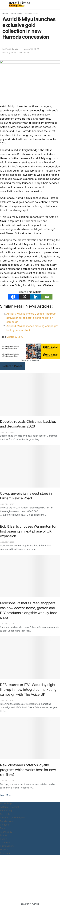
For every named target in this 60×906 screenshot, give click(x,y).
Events (3, 835)
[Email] (46, 297)
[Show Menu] (3, 4)
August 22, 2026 (7, 432)
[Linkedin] (35, 297)
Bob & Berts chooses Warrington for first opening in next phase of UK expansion (28, 531)
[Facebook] (13, 297)
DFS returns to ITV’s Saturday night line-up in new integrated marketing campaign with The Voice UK (28, 689)
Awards (4, 849)
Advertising (6, 810)
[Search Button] (56, 4)
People (3, 839)
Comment (5, 842)
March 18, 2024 (31, 49)
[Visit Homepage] (20, 4)
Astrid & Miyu (15, 336)
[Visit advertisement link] (30, 347)
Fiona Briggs (11, 49)
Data (2, 828)
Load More (5, 795)
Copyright (5, 814)
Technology (6, 831)
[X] (24, 297)
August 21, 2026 (7, 504)
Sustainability (7, 846)
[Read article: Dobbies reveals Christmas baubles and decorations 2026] (30, 394)
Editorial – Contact (9, 807)
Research (5, 853)
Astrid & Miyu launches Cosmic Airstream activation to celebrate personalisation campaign (31, 317)
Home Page (6, 803)
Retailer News (31, 13)
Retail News (16, 13)
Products (4, 824)
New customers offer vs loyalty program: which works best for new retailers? (28, 770)
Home (5, 13)
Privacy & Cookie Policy (12, 817)
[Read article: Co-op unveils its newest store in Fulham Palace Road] (30, 466)
